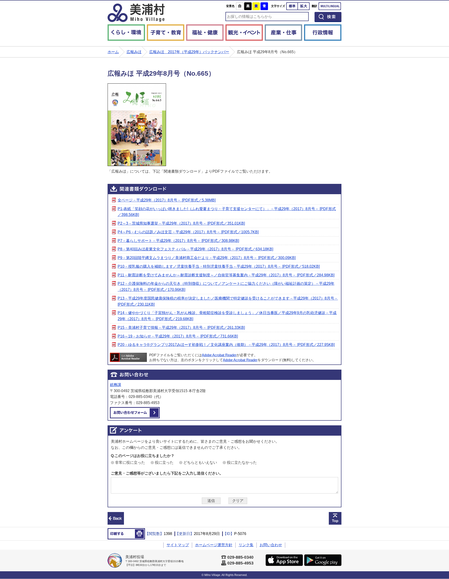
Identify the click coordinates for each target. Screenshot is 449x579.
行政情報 (322, 32)
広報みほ (134, 52)
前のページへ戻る (116, 518)
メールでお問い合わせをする (135, 412)
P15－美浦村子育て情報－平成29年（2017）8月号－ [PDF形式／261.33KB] (181, 328)
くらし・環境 (126, 32)
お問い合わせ (271, 545)
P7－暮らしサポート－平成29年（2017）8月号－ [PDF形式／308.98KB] (178, 241)
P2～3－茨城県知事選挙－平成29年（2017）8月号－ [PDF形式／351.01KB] (181, 223)
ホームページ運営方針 (213, 545)
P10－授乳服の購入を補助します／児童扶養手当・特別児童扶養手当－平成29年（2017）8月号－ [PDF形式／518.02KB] (219, 266)
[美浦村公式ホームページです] (136, 13)
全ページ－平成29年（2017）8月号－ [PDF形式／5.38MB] (167, 200)
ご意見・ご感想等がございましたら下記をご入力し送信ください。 (167, 473)
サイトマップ (178, 545)
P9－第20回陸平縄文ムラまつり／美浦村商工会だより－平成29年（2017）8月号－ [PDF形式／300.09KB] (207, 258)
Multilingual (330, 6)
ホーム (113, 52)
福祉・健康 (205, 32)
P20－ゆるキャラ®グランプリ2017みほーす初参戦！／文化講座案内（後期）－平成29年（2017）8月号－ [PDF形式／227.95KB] (226, 345)
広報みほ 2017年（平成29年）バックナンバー (189, 52)
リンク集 (246, 545)
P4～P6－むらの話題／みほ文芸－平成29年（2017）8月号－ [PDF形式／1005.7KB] (188, 232)
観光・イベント (244, 32)
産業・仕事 (283, 32)
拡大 (304, 6)
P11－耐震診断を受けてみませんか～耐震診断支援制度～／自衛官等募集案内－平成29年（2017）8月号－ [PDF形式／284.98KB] (226, 275)
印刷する (126, 533)
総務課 (115, 385)
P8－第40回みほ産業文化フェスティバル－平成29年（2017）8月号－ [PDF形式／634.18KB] (195, 249)
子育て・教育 (165, 32)
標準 (292, 6)
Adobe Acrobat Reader (219, 355)
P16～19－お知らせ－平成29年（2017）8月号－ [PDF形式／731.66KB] (178, 336)
